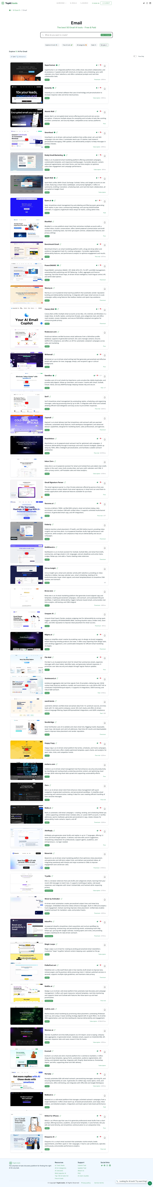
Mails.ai (48, 808)
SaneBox (48, 375)
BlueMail (48, 221)
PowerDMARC (51, 265)
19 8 (99, 132)
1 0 (100, 438)
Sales (47, 822)
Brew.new (49, 591)
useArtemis (50, 701)
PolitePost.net (51, 965)
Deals (74, 3)
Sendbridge (50, 722)
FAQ (79, 1173)
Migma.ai (48, 635)
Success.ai (49, 503)
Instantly (48, 88)
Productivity (48, 936)
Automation (48, 891)
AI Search (16, 10)
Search (85, 3)
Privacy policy (86, 1183)
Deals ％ (93, 45)
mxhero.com (50, 764)
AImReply (49, 831)
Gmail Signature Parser (54, 482)
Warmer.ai (49, 1030)
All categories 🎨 (82, 45)
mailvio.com (50, 1009)
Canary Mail (50, 309)
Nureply (48, 1074)
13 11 (99, 200)
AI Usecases (59, 1171)
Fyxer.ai (48, 200)
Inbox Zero (49, 461)
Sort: (19, 57)
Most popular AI (60, 1173)
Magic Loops (50, 944)
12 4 (99, 65)
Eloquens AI (50, 1137)
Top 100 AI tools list (61, 1176)
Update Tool (82, 1168)
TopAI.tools (16, 1163)
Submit (107, 3)
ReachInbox (50, 439)
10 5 (99, 265)
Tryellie (48, 876)
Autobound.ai (50, 678)
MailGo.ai (49, 986)
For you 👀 (104, 45)
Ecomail (48, 1051)
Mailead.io (49, 1095)
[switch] (135, 56)
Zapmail (48, 417)
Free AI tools (59, 1178)
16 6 (99, 178)
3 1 (100, 503)
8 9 (97, 375)
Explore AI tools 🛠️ (51, 45)
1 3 (100, 111)
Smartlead (49, 132)
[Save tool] (105, 66)
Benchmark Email (52, 244)
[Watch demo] (27, 140)
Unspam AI (49, 613)
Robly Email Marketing (54, 155)
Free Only (141, 56)
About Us (81, 1171)
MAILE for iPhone (52, 1116)
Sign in (96, 3)
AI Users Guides (83, 1176)
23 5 (99, 88)
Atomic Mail (50, 111)
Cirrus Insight (50, 568)
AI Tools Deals (60, 1165)
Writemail (49, 354)
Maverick (49, 853)
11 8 (99, 155)
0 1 (100, 244)
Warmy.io (49, 288)
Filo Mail (48, 657)
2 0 (100, 354)
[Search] (150, 1183)
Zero (47, 785)
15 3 (99, 309)
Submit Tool (82, 1165)
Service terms (99, 1183)
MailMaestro (50, 547)
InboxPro (48, 921)
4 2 (100, 830)
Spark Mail (49, 178)
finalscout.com (51, 332)
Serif (47, 396)
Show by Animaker (52, 899)
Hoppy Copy (50, 743)
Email (47, 80)
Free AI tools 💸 (67, 45)
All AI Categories (60, 1168)
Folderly (48, 524)
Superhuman (50, 65)
